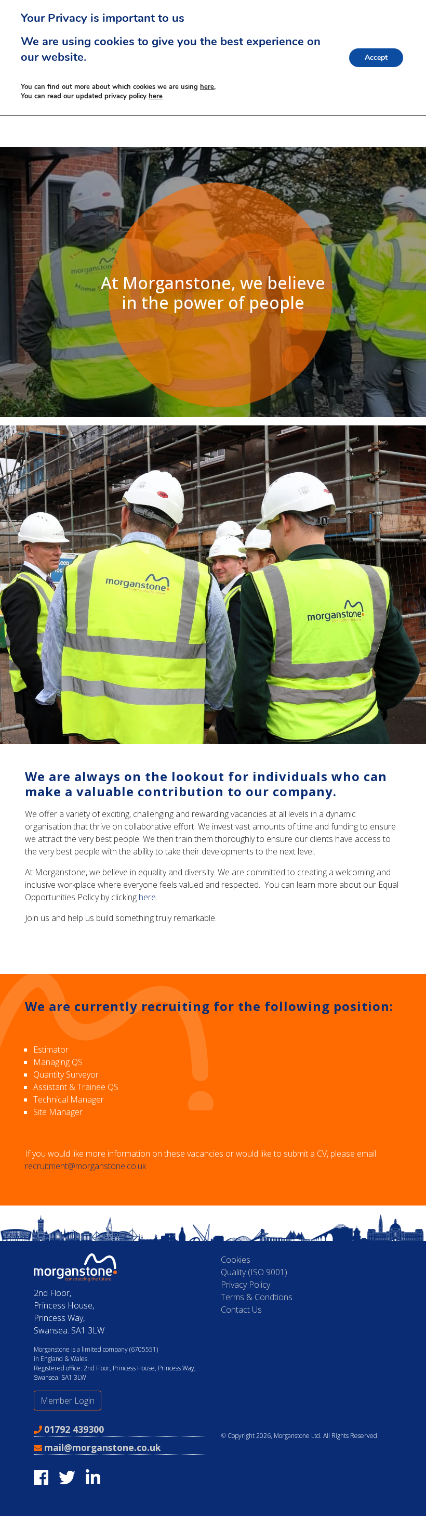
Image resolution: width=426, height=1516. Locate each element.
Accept (376, 57)
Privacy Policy (245, 1284)
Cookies (235, 1259)
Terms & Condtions (256, 1297)
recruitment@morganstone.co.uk (85, 1166)
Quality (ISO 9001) (254, 1272)
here (147, 897)
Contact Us (241, 1309)
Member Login (68, 1400)
